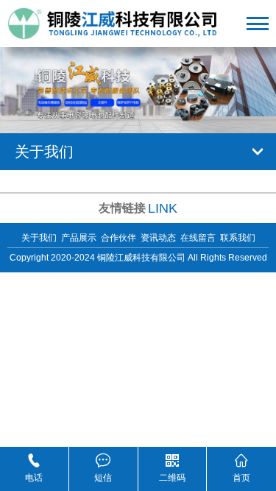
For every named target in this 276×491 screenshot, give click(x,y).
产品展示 (78, 238)
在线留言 (198, 238)
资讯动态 (158, 238)
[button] (130, 112)
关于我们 (39, 238)
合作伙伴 (118, 238)
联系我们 (237, 238)
